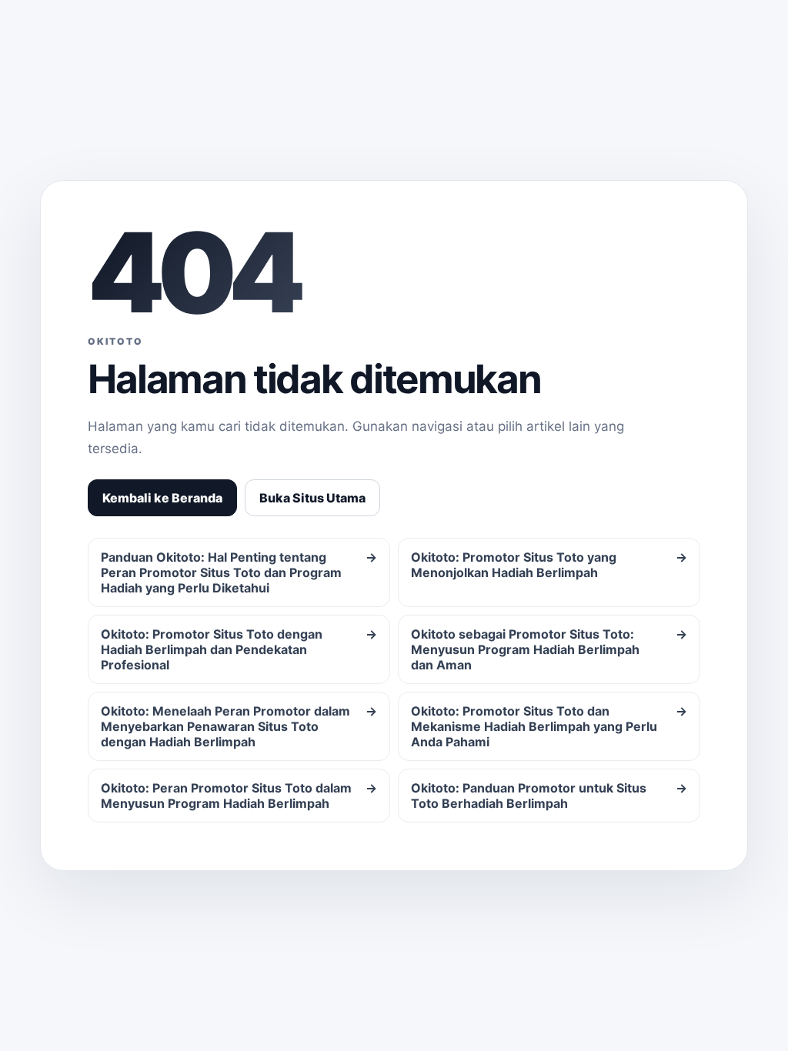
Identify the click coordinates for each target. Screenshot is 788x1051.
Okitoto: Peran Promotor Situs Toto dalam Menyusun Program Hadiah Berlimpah (239, 795)
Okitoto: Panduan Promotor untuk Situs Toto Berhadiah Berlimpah (549, 795)
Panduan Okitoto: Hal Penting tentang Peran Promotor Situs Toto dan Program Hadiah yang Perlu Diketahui (239, 572)
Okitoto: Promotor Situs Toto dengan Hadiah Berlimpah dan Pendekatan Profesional (239, 649)
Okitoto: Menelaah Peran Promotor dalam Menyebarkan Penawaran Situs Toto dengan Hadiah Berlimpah (239, 726)
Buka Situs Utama (312, 497)
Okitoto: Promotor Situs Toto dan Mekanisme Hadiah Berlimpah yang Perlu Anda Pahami (549, 726)
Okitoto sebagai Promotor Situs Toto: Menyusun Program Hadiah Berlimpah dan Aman (549, 649)
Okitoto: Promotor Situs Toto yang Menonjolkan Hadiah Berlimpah (549, 564)
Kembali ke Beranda (162, 497)
